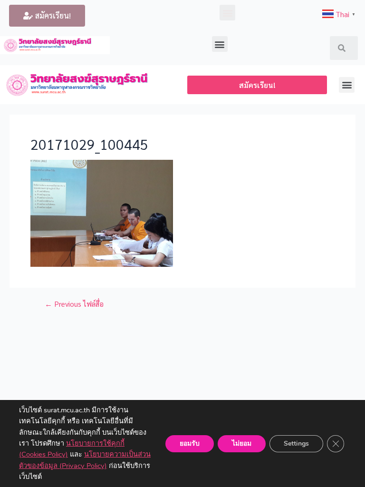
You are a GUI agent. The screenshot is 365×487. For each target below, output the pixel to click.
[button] (47, 16)
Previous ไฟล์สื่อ (74, 304)
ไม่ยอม (241, 443)
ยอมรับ (190, 443)
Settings (296, 443)
